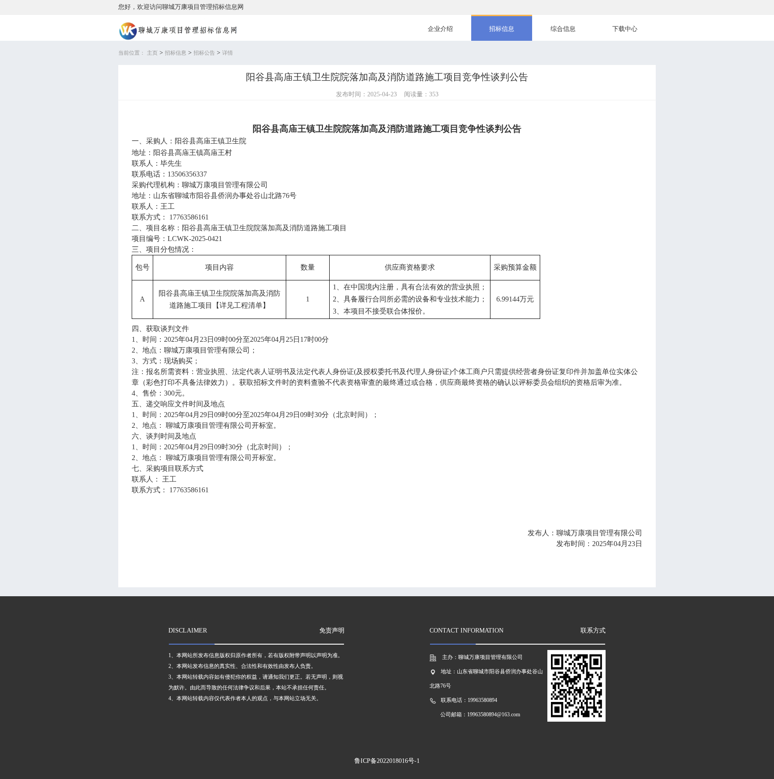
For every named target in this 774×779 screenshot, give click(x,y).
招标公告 (204, 53)
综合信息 (563, 29)
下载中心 (624, 29)
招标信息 (501, 29)
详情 (227, 53)
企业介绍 (440, 29)
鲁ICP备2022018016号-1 (387, 760)
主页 (152, 53)
